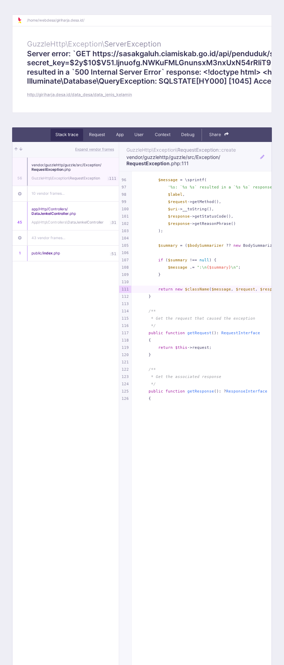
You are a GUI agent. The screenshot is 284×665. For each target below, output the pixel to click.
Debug (187, 134)
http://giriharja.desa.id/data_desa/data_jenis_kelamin (79, 94)
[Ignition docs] (22, 20)
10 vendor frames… (48, 193)
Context (162, 134)
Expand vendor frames (94, 149)
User (139, 134)
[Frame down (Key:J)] (21, 149)
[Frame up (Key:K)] (16, 149)
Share (215, 134)
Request (97, 134)
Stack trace (66, 134)
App (120, 134)
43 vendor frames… (48, 238)
